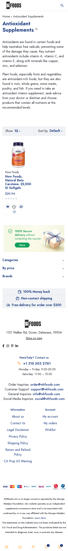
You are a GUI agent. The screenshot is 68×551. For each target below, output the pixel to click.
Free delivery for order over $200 (36, 305)
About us (18, 416)
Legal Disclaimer (18, 430)
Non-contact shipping (36, 298)
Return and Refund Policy (17, 452)
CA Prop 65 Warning (18, 461)
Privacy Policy (18, 436)
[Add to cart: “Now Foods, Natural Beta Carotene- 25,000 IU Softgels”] (7, 206)
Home (6, 16)
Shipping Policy (18, 443)
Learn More (40, 518)
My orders (50, 423)
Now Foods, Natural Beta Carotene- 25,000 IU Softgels (18, 182)
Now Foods (12, 172)
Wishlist (48, 545)
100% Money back (36, 291)
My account (50, 416)
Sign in (33, 546)
